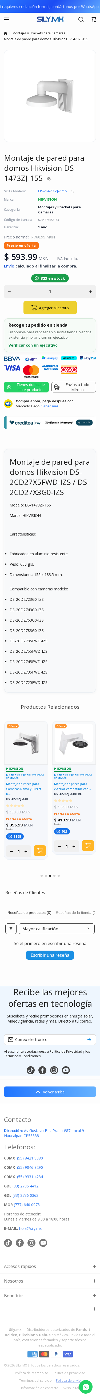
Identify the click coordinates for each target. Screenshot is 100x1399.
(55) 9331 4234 (30, 1176)
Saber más (50, 406)
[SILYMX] (50, 19)
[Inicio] (5, 33)
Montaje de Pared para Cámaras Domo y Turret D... (23, 789)
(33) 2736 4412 (25, 1186)
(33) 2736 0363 (25, 1195)
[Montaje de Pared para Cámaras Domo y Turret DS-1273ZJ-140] (26, 743)
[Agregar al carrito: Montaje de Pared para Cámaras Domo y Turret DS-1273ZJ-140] (40, 850)
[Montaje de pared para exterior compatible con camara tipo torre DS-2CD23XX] (74, 743)
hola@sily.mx (30, 1228)
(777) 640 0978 (27, 1204)
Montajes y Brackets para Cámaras (39, 33)
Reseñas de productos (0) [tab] (29, 912)
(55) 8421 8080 (30, 1158)
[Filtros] (11, 928)
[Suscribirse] (89, 1039)
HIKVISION (47, 199)
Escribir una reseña (50, 955)
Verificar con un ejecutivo (33, 345)
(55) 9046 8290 (30, 1167)
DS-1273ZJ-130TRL (68, 794)
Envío (9, 266)
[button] (93, 19)
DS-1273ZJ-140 (17, 799)
